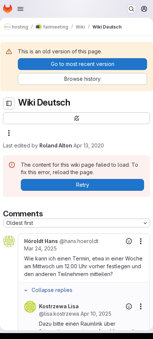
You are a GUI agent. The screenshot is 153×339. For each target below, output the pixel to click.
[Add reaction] (129, 241)
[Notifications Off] (76, 118)
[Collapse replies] (25, 290)
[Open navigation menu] (20, 9)
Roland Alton (55, 145)
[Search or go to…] (131, 8)
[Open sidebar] (9, 103)
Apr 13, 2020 (89, 145)
